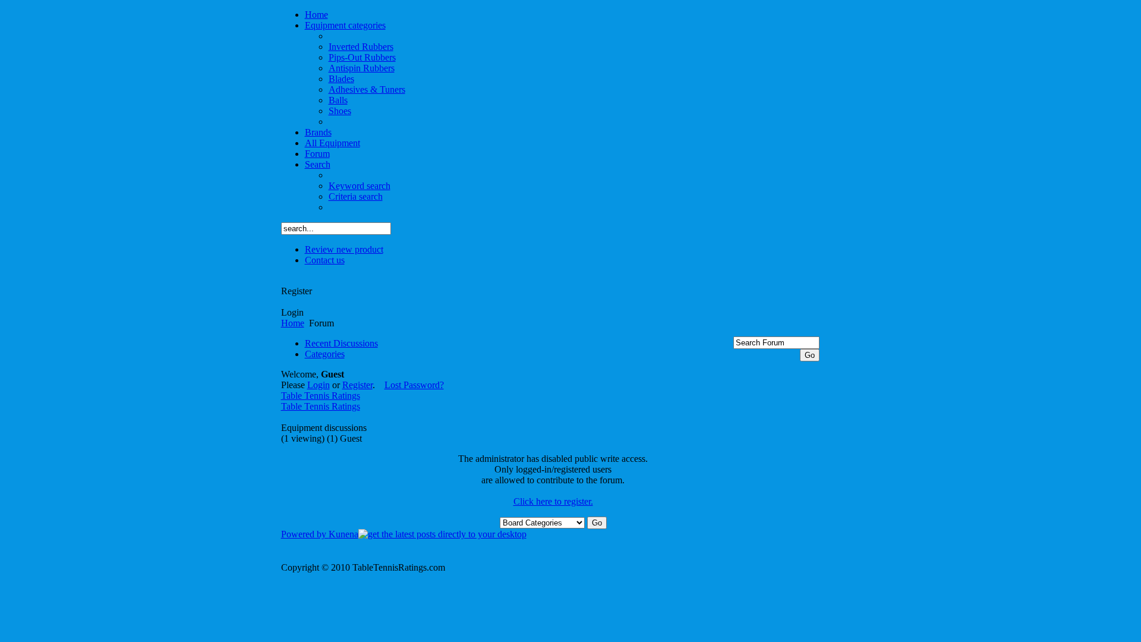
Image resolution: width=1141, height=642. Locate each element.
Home (316, 15)
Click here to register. (553, 501)
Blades (341, 79)
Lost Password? (414, 385)
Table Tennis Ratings (320, 396)
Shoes (340, 111)
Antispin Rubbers (362, 68)
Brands (318, 132)
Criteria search (356, 196)
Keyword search (359, 186)
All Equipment (332, 143)
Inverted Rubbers (361, 47)
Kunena (343, 534)
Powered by (305, 534)
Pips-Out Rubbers (362, 57)
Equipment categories (345, 25)
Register (296, 291)
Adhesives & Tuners (367, 89)
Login (292, 312)
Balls (338, 100)
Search (317, 164)
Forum (317, 154)
